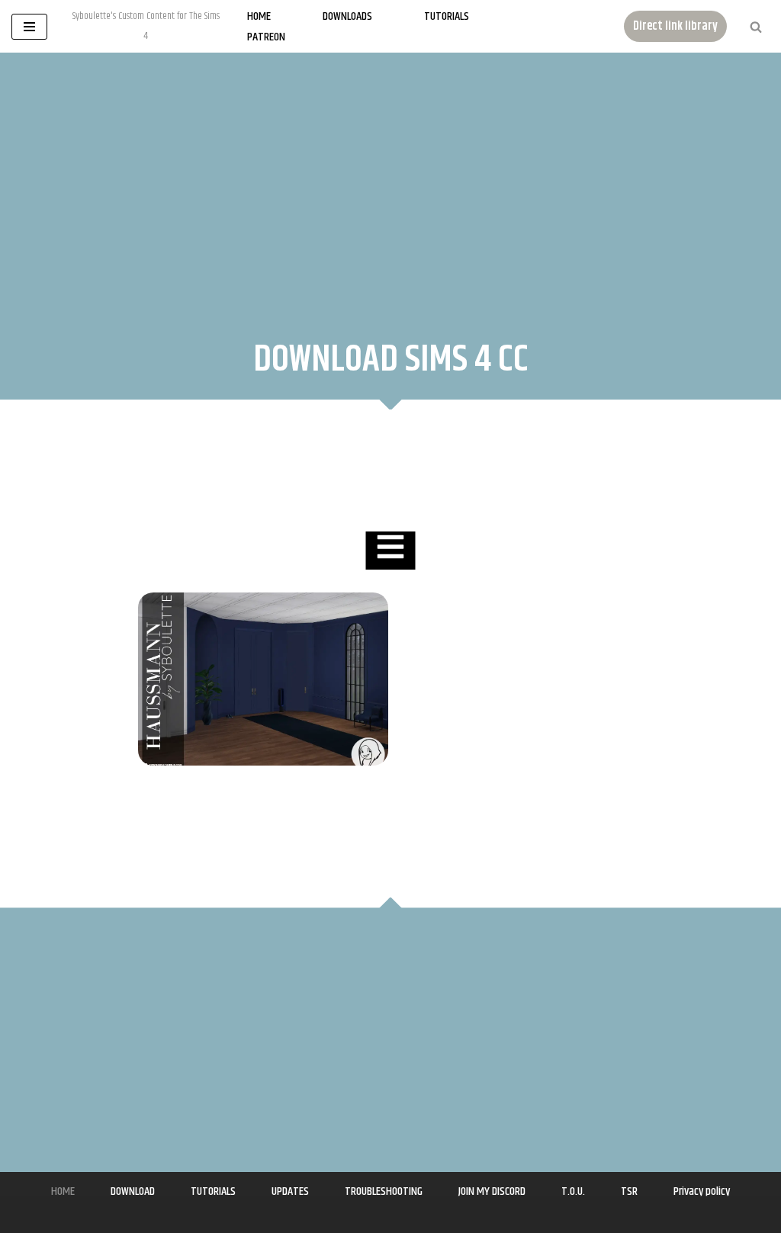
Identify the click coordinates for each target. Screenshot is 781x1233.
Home (259, 16)
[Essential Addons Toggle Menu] (390, 550)
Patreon (266, 37)
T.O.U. (573, 1191)
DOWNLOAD (133, 1191)
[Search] (756, 27)
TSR (629, 1191)
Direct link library (675, 26)
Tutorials (446, 16)
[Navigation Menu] (29, 27)
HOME (63, 1191)
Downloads (347, 16)
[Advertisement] (390, 182)
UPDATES (290, 1191)
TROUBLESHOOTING (384, 1191)
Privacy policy (701, 1191)
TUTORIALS (213, 1191)
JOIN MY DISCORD (491, 1191)
